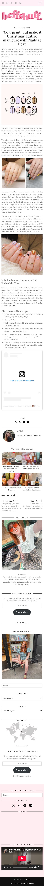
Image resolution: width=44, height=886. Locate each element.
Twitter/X (29, 435)
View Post (22, 658)
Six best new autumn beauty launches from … (31, 489)
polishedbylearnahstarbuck (25, 66)
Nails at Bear (16, 51)
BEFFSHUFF (25, 879)
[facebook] (24, 805)
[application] (22, 858)
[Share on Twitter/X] (11, 495)
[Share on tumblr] (17, 495)
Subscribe (22, 612)
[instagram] (19, 805)
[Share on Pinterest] (14, 495)
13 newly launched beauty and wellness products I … (31, 468)
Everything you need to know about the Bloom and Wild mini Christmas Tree (11, 506)
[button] (41, 3)
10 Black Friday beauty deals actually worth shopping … (11, 468)
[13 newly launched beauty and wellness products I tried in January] (32, 458)
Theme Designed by (22, 883)
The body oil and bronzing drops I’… (11, 489)
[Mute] (35, 867)
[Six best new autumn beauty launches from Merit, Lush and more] (32, 479)
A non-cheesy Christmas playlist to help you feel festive (33, 504)
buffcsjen (10, 71)
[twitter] (13, 805)
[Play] (4, 867)
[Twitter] (3, 3)
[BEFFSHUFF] (22, 16)
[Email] (16, 3)
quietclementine (8, 73)
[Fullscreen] (39, 867)
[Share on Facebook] (8, 495)
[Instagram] (7, 3)
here (13, 305)
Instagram (37, 435)
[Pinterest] (8, 820)
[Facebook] (11, 3)
